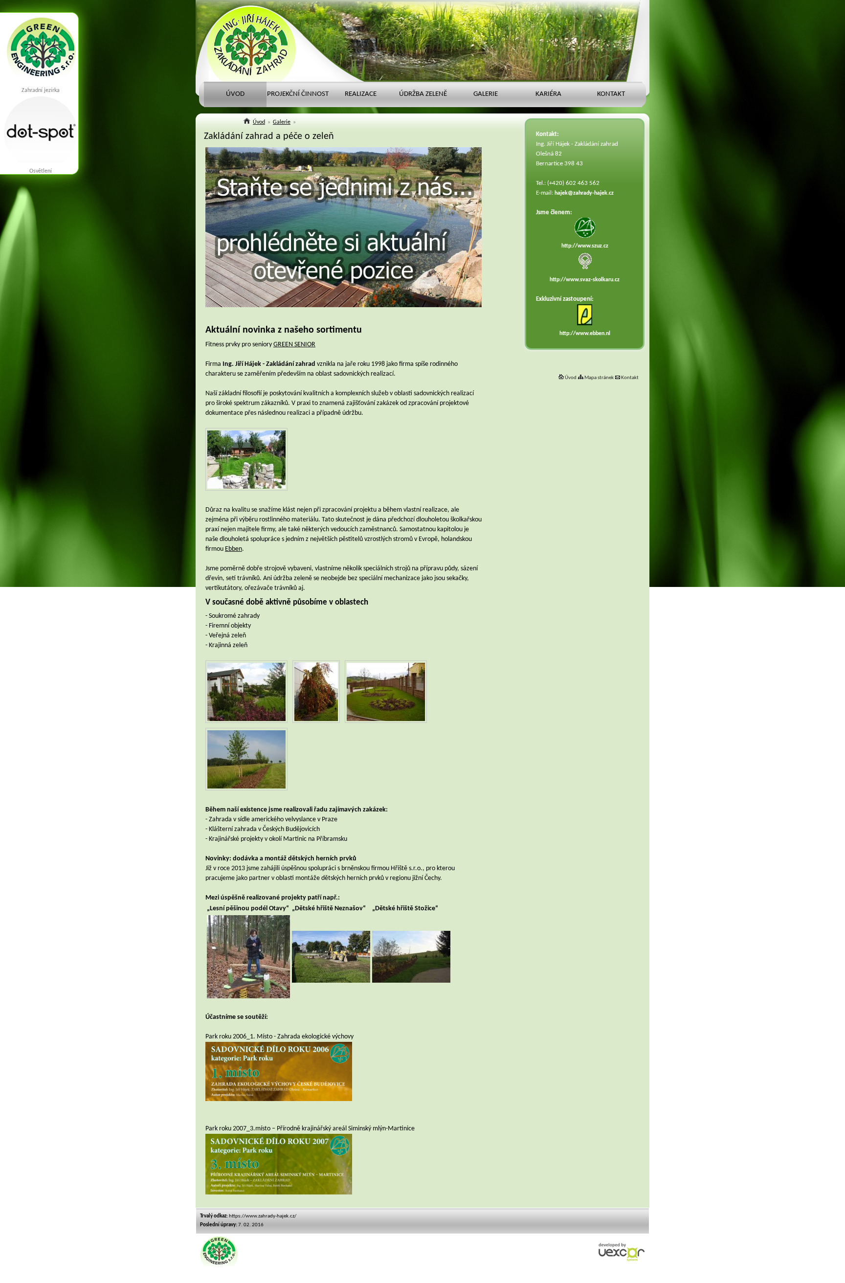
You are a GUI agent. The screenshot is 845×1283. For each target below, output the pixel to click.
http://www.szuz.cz (584, 246)
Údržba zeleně (423, 94)
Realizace (361, 94)
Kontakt (629, 378)
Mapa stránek (598, 378)
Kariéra (548, 94)
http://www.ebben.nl (584, 334)
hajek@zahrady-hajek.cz (584, 193)
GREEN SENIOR (294, 344)
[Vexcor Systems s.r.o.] (622, 1260)
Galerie (485, 94)
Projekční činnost (298, 94)
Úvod (570, 378)
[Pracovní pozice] (343, 305)
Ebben (233, 549)
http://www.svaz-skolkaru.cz (585, 280)
